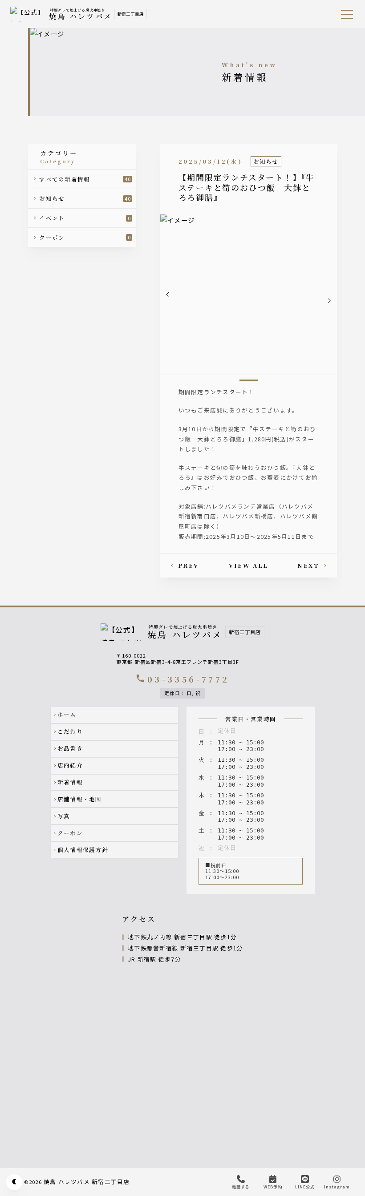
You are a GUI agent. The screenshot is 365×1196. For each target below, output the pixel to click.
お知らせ (266, 161)
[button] (168, 295)
